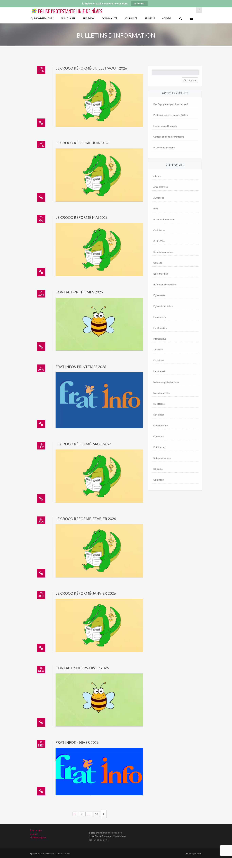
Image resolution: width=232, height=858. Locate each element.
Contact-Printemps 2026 (79, 292)
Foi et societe (160, 327)
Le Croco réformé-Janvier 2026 (86, 593)
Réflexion (88, 18)
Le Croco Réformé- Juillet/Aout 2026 (91, 68)
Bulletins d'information (164, 219)
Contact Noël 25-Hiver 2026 (82, 668)
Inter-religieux (159, 338)
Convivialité (109, 18)
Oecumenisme (160, 425)
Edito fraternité (160, 273)
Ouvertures (158, 436)
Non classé (158, 414)
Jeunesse (150, 18)
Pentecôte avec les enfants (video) (170, 115)
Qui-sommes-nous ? (42, 18)
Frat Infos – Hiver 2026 (77, 742)
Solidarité (130, 18)
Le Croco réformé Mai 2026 (82, 217)
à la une (157, 176)
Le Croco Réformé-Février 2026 (86, 518)
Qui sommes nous (162, 458)
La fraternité (159, 371)
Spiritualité (68, 18)
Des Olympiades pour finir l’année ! (170, 104)
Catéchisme (159, 230)
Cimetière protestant (163, 251)
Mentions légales (38, 837)
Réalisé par (194, 853)
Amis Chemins (160, 186)
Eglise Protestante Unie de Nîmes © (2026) (50, 853)
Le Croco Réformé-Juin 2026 (82, 143)
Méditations (159, 403)
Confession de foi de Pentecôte (168, 136)
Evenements (159, 317)
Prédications (159, 447)
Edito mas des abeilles (164, 284)
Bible (155, 208)
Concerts (157, 262)
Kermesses (159, 360)
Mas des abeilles (161, 393)
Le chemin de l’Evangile (165, 126)
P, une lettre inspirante (164, 147)
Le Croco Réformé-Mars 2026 (83, 444)
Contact (34, 833)
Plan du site (36, 830)
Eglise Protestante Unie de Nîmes (72, 8)
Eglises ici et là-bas (163, 306)
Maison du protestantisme (166, 382)
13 (96, 814)
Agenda (166, 18)
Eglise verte (159, 295)
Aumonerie (158, 197)
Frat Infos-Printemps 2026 (81, 366)
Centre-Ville (159, 241)
